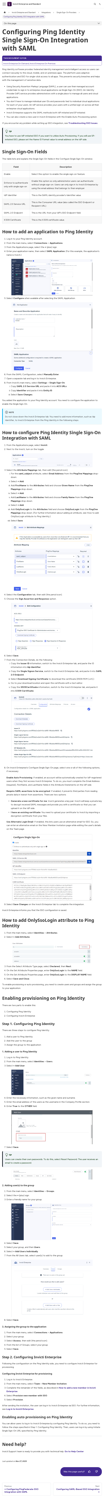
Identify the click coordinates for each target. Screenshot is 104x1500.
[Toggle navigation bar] (4, 4)
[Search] (95, 4)
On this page (10, 23)
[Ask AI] (100, 4)
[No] (96, 1471)
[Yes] (89, 1471)
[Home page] (4, 12)
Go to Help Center (74, 1451)
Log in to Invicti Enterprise (20, 1409)
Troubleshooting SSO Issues (83, 123)
